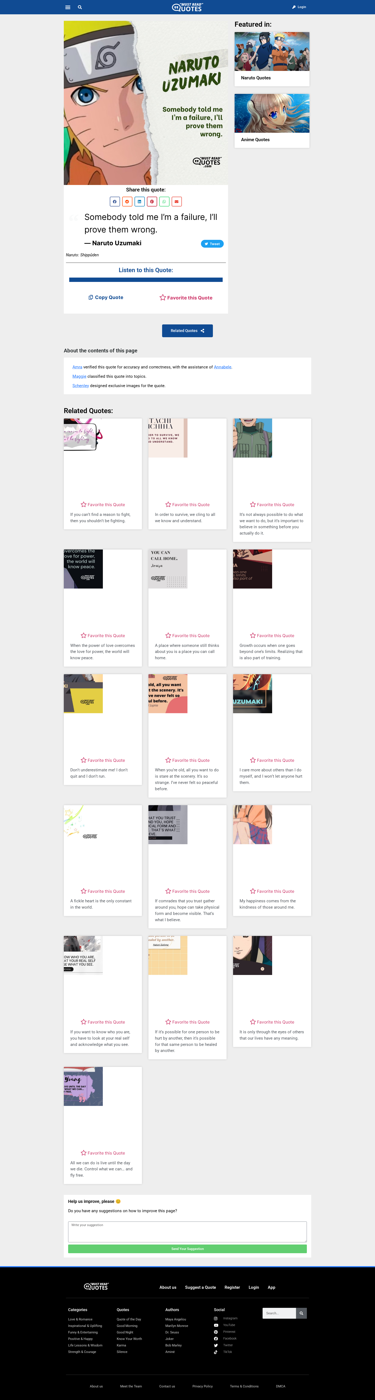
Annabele (222, 367)
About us (168, 1287)
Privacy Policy (202, 1386)
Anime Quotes (255, 139)
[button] (68, 7)
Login (254, 1287)
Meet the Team (131, 1386)
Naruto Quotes (256, 77)
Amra (77, 367)
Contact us (167, 1386)
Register (232, 1287)
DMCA (280, 1386)
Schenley (80, 385)
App (271, 1287)
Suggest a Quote (200, 1287)
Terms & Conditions (244, 1386)
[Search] (301, 1313)
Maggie (79, 376)
